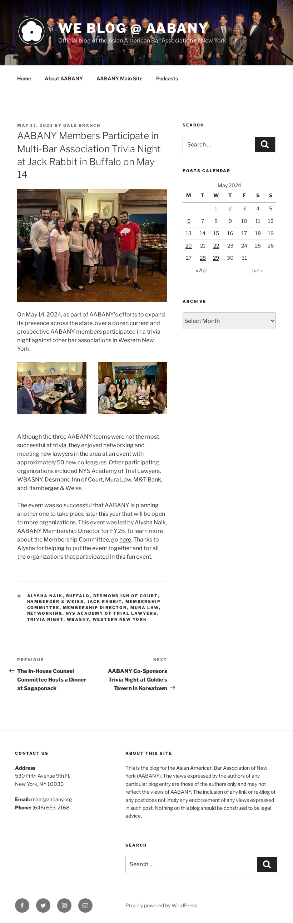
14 (202, 233)
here (125, 539)
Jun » (257, 270)
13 (189, 233)
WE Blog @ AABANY (133, 28)
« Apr (201, 270)
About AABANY (64, 78)
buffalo (78, 595)
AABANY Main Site (119, 78)
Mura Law (144, 607)
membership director (95, 607)
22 (216, 246)
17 (244, 233)
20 (188, 246)
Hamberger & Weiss (55, 601)
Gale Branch (81, 125)
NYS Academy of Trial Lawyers (111, 613)
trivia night (45, 619)
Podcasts (167, 78)
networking (45, 613)
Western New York (120, 619)
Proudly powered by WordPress (161, 905)
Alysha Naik (45, 595)
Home (24, 78)
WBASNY (78, 619)
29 (216, 258)
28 (203, 258)
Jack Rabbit (105, 601)
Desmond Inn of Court (125, 595)
